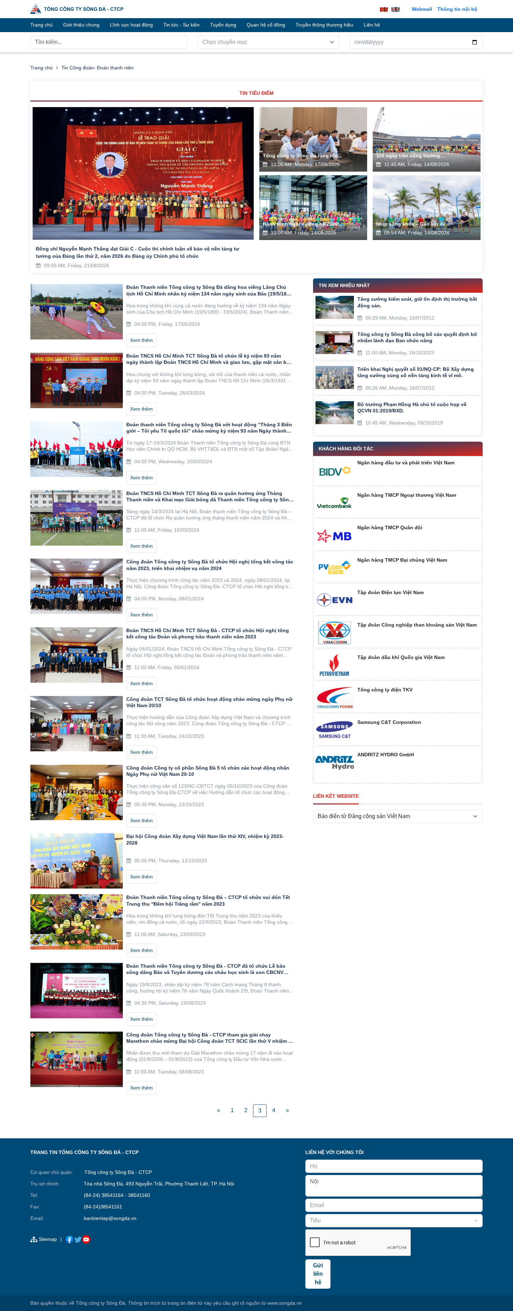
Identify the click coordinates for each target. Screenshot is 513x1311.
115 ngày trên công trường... (410, 155)
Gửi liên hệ (318, 1274)
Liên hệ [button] (372, 25)
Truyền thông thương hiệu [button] (324, 25)
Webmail (422, 9)
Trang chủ (41, 67)
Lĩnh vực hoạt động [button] (131, 25)
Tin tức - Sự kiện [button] (181, 25)
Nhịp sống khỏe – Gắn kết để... (413, 224)
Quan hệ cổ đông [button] (266, 25)
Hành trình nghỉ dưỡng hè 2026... (302, 224)
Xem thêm (141, 340)
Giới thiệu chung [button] (81, 25)
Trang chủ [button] (41, 25)
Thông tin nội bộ (457, 9)
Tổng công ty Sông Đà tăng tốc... (302, 155)
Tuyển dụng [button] (223, 25)
